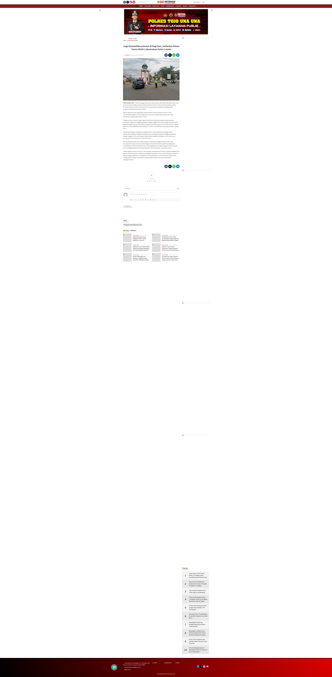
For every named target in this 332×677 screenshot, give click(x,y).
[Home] (137, 6)
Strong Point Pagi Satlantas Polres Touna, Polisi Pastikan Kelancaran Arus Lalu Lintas (170, 258)
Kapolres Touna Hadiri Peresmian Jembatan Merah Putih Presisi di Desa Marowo (170, 248)
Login (177, 188)
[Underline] (136, 200)
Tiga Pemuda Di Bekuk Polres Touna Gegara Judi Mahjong (197, 591)
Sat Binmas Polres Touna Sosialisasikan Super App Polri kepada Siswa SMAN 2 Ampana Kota (170, 238)
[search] (208, 2)
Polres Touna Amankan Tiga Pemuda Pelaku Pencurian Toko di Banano (198, 641)
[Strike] (138, 200)
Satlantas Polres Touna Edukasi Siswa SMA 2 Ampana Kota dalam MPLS (198, 616)
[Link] (150, 200)
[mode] (204, 2)
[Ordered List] (140, 200)
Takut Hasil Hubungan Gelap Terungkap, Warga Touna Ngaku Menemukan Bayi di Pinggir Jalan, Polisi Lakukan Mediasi (198, 599)
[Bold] (131, 200)
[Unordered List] (143, 200)
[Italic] (133, 200)
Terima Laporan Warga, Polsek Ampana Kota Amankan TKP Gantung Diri (197, 607)
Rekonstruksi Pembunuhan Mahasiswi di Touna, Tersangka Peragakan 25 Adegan (198, 584)
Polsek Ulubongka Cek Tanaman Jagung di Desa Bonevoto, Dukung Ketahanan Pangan (141, 258)
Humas (128, 55)
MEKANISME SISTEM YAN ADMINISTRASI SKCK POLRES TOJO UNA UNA (197, 624)
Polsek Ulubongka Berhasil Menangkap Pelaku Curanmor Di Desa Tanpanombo (198, 650)
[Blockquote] (145, 200)
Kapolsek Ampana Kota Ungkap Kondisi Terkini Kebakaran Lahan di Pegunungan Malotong (139, 238)
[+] (155, 199)
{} (152, 199)
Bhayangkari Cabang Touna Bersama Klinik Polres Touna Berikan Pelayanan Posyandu (197, 633)
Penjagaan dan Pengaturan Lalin (133, 225)
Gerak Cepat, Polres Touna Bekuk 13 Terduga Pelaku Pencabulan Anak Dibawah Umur (198, 575)
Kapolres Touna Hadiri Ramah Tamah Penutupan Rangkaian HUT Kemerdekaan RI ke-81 (141, 248)
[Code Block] (148, 200)
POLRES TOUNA (132, 38)
